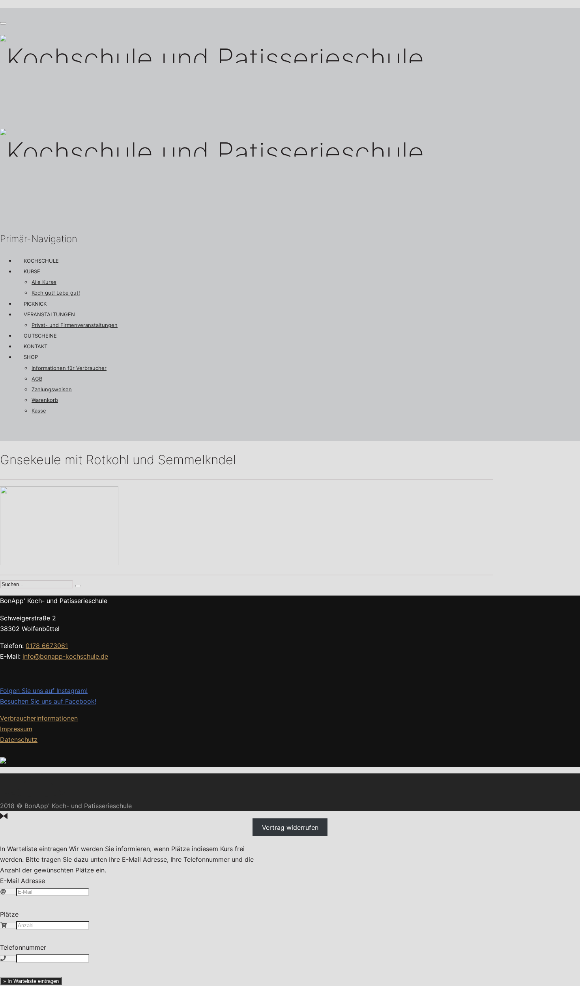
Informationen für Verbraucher (69, 368)
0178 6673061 (47, 646)
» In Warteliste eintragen (31, 981)
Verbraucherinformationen (39, 718)
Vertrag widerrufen (290, 827)
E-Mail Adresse (22, 881)
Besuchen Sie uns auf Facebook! (48, 701)
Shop (31, 357)
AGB (37, 378)
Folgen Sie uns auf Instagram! (44, 691)
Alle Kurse (44, 282)
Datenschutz (18, 739)
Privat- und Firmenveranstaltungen (75, 325)
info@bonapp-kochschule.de (65, 656)
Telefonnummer (23, 947)
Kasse (39, 410)
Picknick (35, 304)
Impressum (16, 729)
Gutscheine (40, 335)
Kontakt (35, 346)
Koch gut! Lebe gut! (56, 292)
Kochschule (41, 261)
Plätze (9, 914)
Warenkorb (45, 400)
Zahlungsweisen (52, 389)
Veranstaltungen (49, 314)
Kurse (32, 271)
